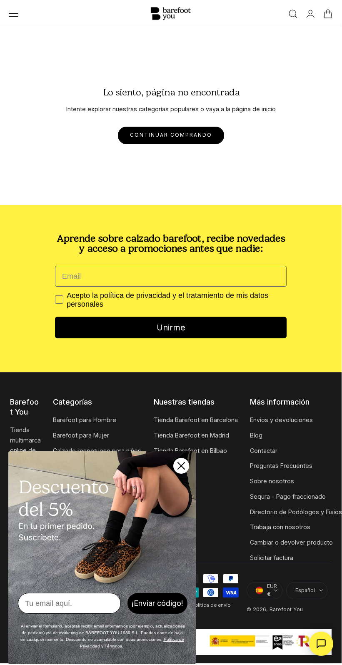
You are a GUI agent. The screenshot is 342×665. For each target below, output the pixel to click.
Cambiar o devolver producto (291, 542)
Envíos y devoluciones (281, 419)
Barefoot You (286, 609)
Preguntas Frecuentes (281, 466)
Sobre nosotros (272, 481)
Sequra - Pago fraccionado (288, 496)
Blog (256, 435)
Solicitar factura (271, 557)
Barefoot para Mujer (81, 435)
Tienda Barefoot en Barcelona (196, 419)
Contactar (263, 450)
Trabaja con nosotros (280, 527)
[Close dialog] (181, 466)
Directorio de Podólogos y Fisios (296, 511)
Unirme (171, 327)
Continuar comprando (171, 135)
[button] (13, 13)
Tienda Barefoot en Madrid (191, 435)
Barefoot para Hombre (84, 419)
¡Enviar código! (157, 603)
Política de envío (211, 605)
